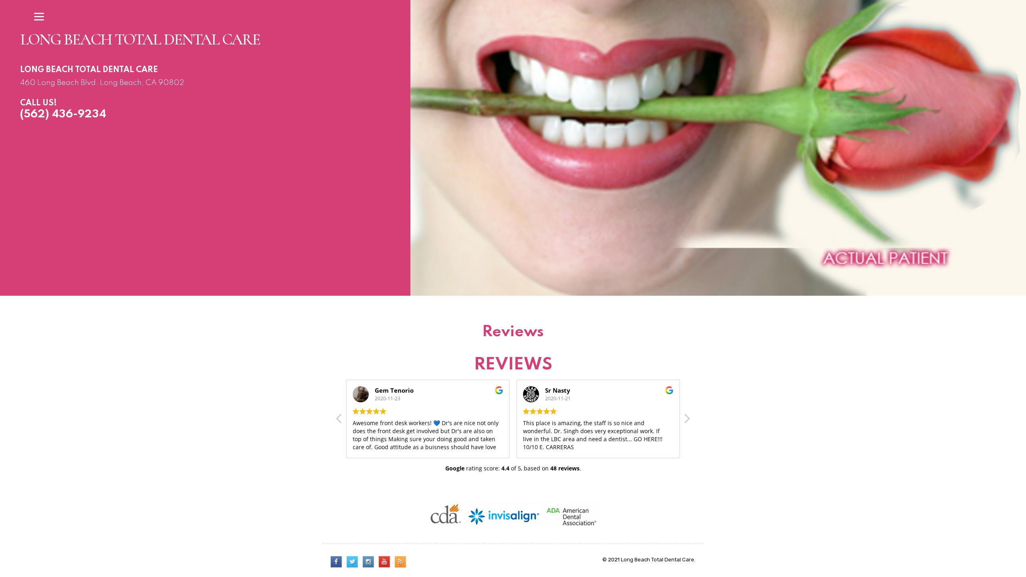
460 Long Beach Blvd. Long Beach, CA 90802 (102, 83)
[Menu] (39, 16)
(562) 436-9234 (63, 114)
